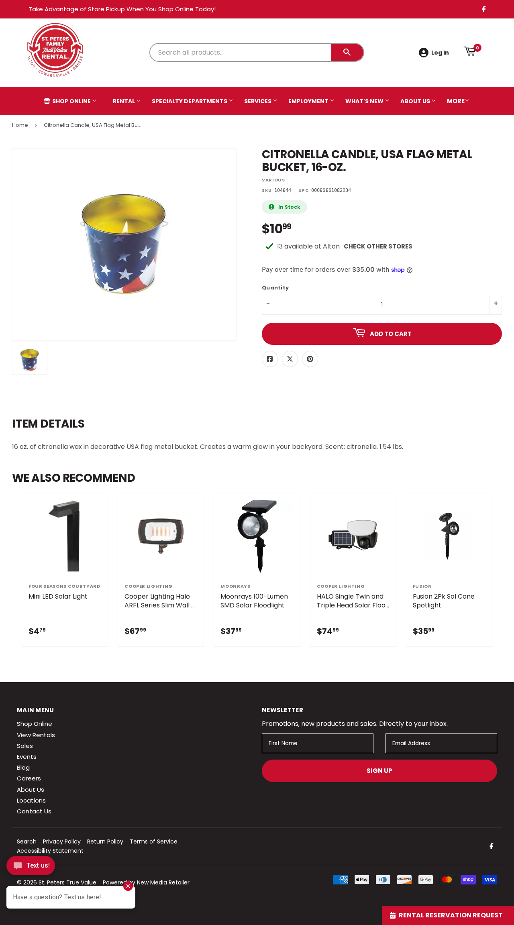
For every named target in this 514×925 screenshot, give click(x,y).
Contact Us (34, 811)
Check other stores (378, 246)
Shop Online (71, 101)
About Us (415, 101)
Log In (440, 53)
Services (258, 101)
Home (20, 125)
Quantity (275, 288)
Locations (31, 800)
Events (27, 756)
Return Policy (105, 841)
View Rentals (36, 735)
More (456, 101)
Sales (25, 746)
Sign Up (379, 770)
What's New (365, 101)
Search (27, 841)
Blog (23, 767)
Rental (124, 101)
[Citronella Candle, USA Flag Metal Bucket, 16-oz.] (29, 360)
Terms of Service (153, 841)
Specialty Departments (190, 101)
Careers (29, 778)
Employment (309, 101)
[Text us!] (30, 867)
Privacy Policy (62, 841)
